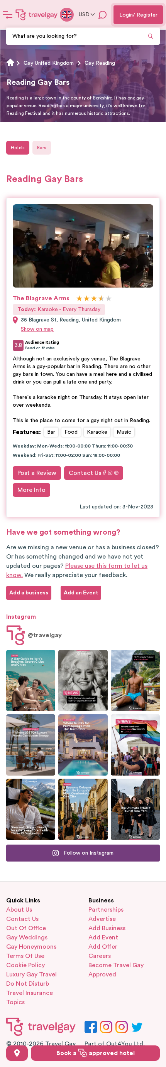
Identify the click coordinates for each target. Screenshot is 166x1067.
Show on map (37, 329)
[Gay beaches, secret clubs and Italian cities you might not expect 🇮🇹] (30, 680)
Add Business (106, 928)
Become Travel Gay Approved (116, 970)
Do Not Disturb (27, 984)
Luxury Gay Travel (31, 974)
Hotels (18, 147)
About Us (19, 910)
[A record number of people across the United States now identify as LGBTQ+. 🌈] (135, 745)
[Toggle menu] (7, 14)
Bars (41, 147)
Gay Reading (100, 63)
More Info (31, 490)
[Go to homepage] (36, 15)
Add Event (103, 937)
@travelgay (45, 635)
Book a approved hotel (95, 1053)
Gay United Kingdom (49, 63)
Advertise (102, 919)
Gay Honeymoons (31, 947)
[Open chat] (102, 14)
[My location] (17, 1053)
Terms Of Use (25, 956)
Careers (99, 956)
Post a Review (36, 473)
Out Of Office (26, 928)
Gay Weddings (26, 937)
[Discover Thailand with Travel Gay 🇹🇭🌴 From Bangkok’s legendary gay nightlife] (135, 680)
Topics (15, 1002)
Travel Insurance (29, 993)
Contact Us (85, 473)
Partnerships (106, 910)
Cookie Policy (25, 965)
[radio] (79, 299)
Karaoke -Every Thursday (58, 309)
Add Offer (102, 947)
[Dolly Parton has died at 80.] (82, 680)
